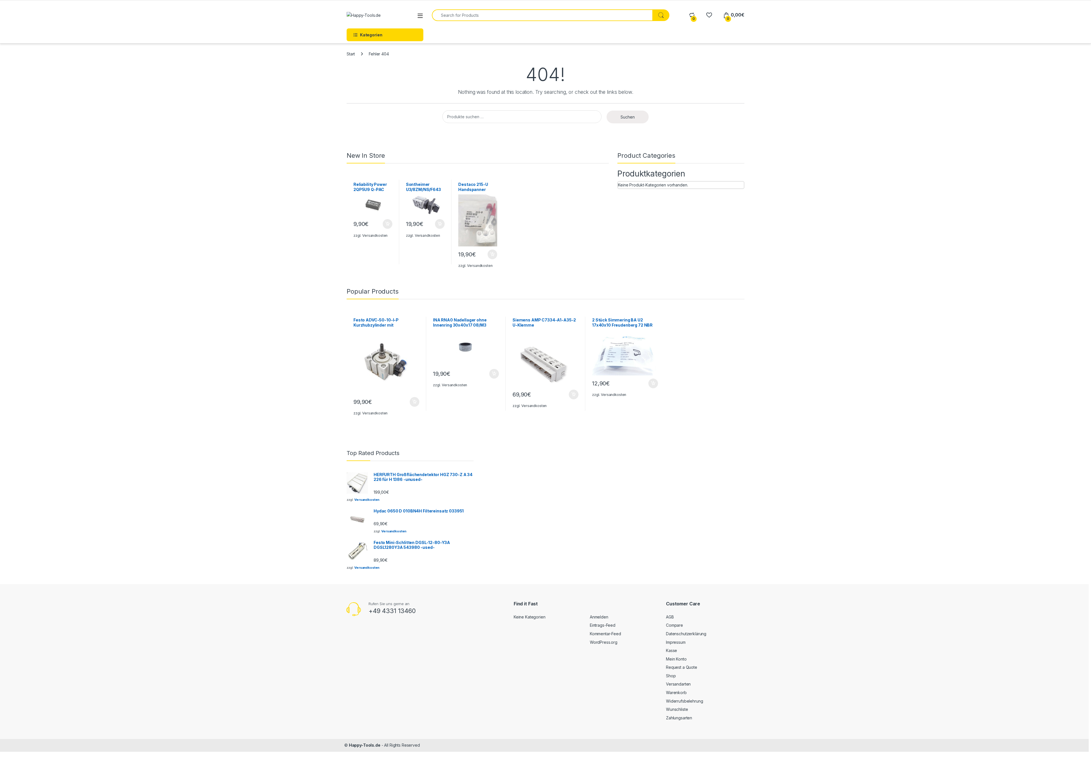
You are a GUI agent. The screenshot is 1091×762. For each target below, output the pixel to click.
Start (351, 53)
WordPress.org (603, 642)
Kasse (671, 650)
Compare (674, 625)
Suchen (628, 117)
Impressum (676, 642)
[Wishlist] (709, 15)
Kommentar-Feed (605, 633)
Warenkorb (676, 692)
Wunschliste (677, 709)
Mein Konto (676, 659)
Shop (671, 675)
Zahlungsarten (679, 717)
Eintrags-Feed (602, 625)
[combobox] (542, 15)
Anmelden (599, 616)
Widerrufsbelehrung (684, 701)
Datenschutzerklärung (686, 633)
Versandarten (678, 684)
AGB (670, 616)
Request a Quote (681, 667)
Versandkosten (375, 235)
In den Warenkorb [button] (382, 224)
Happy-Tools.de (364, 745)
